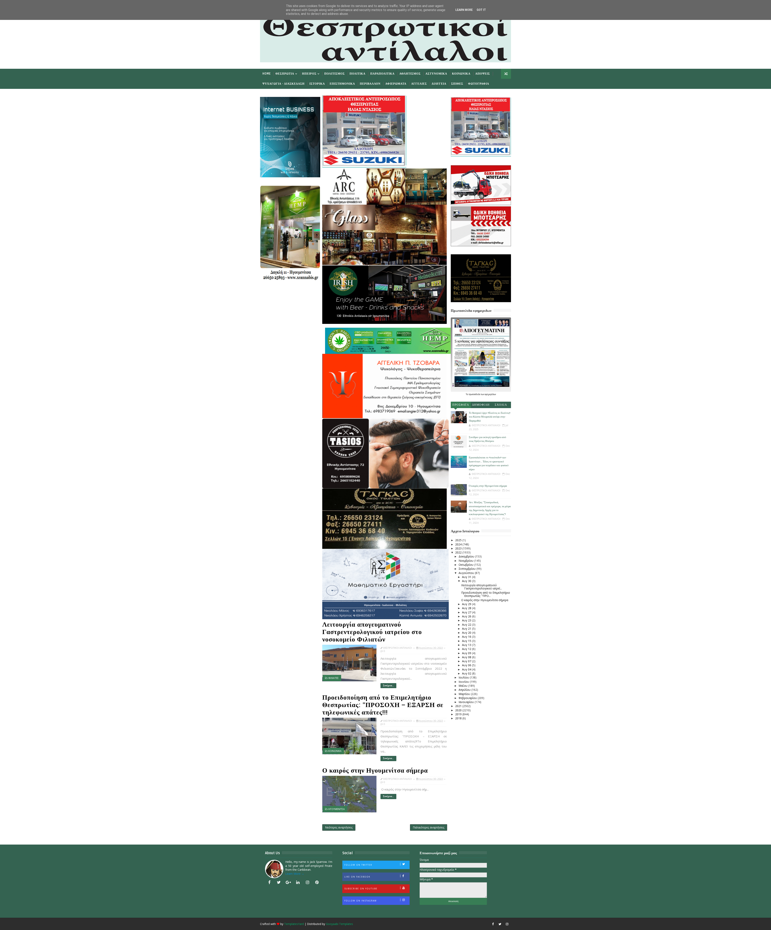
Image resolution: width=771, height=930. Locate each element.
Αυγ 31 (467, 577)
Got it (481, 9)
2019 (458, 714)
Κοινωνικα (461, 73)
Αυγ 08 (467, 657)
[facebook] (269, 882)
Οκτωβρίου (466, 565)
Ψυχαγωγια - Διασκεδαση (283, 83)
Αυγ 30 (467, 581)
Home (266, 73)
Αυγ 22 (467, 624)
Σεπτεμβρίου (467, 569)
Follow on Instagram (360, 900)
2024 (458, 544)
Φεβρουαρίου (468, 698)
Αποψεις (482, 73)
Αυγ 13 (467, 645)
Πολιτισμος (334, 73)
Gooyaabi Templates (339, 924)
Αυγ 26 (467, 616)
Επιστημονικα (342, 83)
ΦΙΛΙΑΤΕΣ (333, 678)
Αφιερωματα (395, 83)
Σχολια (501, 404)
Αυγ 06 (467, 665)
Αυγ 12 (467, 649)
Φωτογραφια (478, 83)
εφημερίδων (490, 394)
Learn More (464, 9)
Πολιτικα (357, 73)
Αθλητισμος (410, 73)
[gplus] (288, 882)
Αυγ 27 (467, 612)
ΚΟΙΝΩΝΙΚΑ (335, 751)
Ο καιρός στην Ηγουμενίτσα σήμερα (375, 770)
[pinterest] (317, 882)
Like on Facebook (357, 876)
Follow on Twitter (358, 864)
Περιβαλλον (370, 83)
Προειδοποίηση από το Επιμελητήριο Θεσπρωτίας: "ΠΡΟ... (485, 594)
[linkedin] (298, 882)
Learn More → (294, 874)
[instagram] (307, 882)
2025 (458, 540)
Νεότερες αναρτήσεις (339, 827)
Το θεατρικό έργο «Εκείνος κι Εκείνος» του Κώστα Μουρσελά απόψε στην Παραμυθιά (489, 416)
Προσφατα (460, 404)
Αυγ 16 (467, 636)
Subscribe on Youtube (360, 888)
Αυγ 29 (467, 604)
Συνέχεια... (388, 685)
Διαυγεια (439, 83)
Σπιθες (457, 83)
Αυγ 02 (467, 673)
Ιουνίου (464, 682)
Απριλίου (465, 690)
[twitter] (279, 882)
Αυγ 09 (467, 653)
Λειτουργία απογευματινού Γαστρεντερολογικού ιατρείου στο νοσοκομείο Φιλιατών (372, 632)
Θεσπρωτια (284, 73)
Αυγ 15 (467, 641)
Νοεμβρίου (466, 561)
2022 (458, 552)
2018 (458, 718)
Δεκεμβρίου (467, 556)
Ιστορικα (317, 83)
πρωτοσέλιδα (475, 394)
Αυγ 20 (467, 632)
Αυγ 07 (467, 661)
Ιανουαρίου (467, 702)
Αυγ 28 (467, 608)
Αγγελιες (419, 83)
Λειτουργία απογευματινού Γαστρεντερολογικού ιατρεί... (481, 586)
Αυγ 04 (467, 669)
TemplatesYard (294, 924)
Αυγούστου (467, 573)
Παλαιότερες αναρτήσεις (428, 827)
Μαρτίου (465, 694)
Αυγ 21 (467, 628)
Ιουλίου (464, 677)
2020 (458, 710)
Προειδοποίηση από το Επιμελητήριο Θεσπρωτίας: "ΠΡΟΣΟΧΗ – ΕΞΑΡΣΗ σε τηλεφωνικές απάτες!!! (382, 705)
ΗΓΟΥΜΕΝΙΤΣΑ (336, 809)
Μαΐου (463, 686)
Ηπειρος (309, 73)
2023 (458, 548)
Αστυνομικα (436, 73)
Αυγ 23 (467, 620)
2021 (458, 706)
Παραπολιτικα (382, 73)
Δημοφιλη (481, 404)
